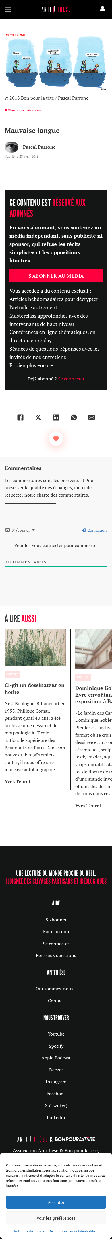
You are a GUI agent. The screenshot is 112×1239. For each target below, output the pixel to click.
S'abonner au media (56, 275)
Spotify (56, 1046)
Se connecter (71, 379)
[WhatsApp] (73, 417)
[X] (38, 417)
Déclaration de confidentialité (72, 1231)
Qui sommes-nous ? (56, 988)
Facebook (56, 1093)
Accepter (56, 1202)
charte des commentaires (62, 495)
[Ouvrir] (8, 9)
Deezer (56, 1070)
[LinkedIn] (56, 417)
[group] (38, 709)
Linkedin (56, 1117)
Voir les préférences (56, 1218)
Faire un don (56, 931)
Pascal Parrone (39, 147)
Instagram (56, 1081)
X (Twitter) (56, 1105)
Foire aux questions (56, 955)
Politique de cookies (30, 1231)
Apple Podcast (56, 1058)
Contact (56, 1000)
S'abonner (56, 920)
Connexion (96, 530)
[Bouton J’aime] (56, 438)
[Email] (91, 417)
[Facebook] (20, 417)
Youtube (56, 1034)
